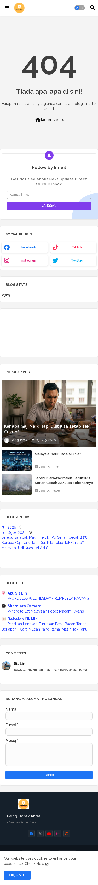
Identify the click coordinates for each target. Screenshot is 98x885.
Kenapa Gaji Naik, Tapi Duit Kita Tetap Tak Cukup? (43, 543)
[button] (79, 7)
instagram (28, 260)
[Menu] (7, 7)
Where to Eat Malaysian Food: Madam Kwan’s (46, 611)
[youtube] (49, 833)
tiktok (77, 247)
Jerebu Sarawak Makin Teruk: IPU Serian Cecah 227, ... (46, 537)
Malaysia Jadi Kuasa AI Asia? (58, 454)
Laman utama (49, 120)
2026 (12, 527)
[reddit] (66, 833)
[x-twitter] (40, 833)
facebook (28, 247)
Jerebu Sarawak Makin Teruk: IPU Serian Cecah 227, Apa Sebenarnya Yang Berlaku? (64, 482)
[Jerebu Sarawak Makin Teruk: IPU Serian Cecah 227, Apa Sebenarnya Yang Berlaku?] (17, 484)
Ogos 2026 (17, 532)
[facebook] (31, 833)
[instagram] (57, 833)
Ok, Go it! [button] (17, 875)
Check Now (34, 864)
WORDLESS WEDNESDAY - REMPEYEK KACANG (48, 598)
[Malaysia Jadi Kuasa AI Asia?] (17, 460)
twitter (77, 260)
